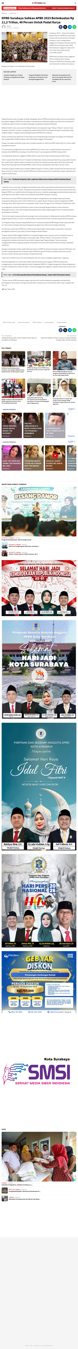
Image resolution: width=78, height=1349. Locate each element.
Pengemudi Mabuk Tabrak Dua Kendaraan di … (25, 1191)
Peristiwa (12, 1189)
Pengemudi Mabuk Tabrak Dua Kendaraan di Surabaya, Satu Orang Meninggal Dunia (38, 77)
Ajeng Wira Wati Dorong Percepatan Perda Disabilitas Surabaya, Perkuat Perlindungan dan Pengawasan (38, 400)
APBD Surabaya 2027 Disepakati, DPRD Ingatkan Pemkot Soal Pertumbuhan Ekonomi (12, 401)
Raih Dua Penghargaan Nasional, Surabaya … (24, 546)
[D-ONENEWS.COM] (39, 3)
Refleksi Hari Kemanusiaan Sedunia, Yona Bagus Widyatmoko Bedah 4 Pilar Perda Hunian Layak (13, 370)
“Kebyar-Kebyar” (62, 322)
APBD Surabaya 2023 (9, 322)
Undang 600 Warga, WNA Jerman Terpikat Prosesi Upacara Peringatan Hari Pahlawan (19, 338)
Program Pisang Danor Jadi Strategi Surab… (17, 540)
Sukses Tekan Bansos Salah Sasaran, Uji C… (24, 554)
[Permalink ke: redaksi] (4, 27)
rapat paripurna (49, 322)
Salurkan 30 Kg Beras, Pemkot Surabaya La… (17, 1185)
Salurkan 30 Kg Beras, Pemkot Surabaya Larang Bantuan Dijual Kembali (14, 77)
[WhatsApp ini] (74, 27)
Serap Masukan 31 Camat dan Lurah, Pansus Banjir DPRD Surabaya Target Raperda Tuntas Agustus (64, 401)
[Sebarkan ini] (61, 27)
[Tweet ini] (65, 27)
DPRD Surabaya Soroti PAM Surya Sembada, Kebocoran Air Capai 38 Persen (38, 369)
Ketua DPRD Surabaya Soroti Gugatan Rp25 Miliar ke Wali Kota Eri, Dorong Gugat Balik (64, 373)
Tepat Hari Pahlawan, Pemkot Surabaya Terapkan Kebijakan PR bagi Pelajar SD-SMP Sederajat (58, 338)
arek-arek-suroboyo (24, 322)
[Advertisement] (39, 102)
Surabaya (4, 1183)
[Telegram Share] (70, 27)
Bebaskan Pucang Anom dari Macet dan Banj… (25, 1199)
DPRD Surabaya (37, 322)
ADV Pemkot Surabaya (8, 538)
